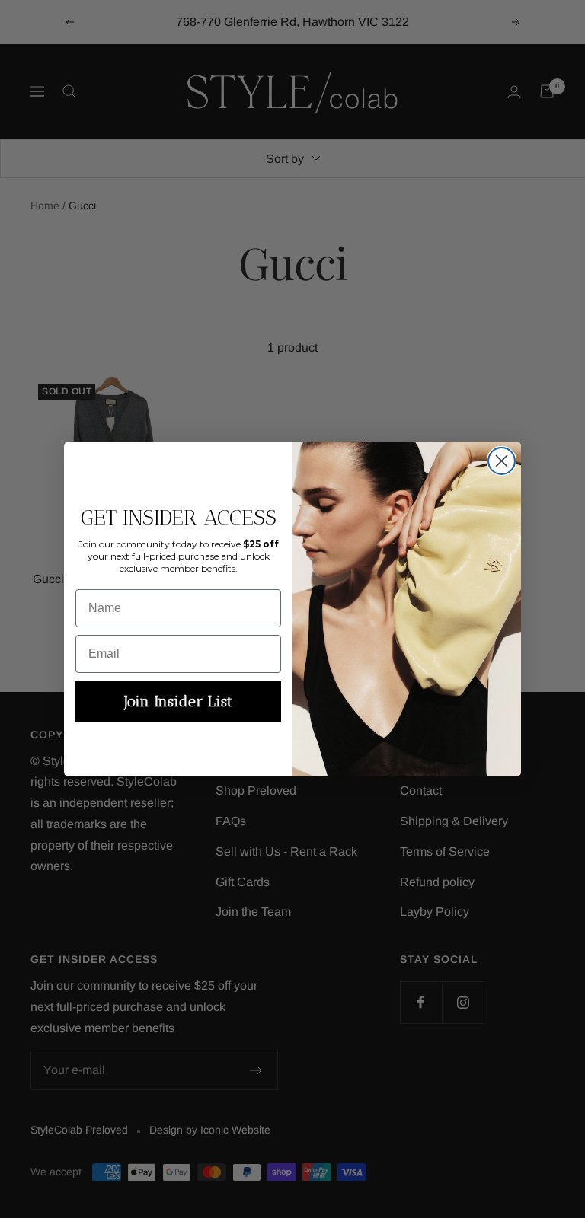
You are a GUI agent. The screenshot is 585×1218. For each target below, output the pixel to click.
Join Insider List (178, 701)
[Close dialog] (501, 461)
